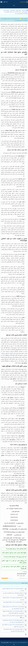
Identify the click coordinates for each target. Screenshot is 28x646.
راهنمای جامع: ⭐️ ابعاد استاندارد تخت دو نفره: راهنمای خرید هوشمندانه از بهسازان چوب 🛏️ (15, 12)
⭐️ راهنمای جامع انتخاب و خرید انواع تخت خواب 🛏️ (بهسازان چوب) (13, 594)
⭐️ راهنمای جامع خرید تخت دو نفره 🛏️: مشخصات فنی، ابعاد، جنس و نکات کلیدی (13, 625)
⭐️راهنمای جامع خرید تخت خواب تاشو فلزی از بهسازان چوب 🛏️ (13, 589)
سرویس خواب (6, 10)
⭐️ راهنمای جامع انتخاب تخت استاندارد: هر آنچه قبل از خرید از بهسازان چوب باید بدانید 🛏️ (13, 621)
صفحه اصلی (18, 10)
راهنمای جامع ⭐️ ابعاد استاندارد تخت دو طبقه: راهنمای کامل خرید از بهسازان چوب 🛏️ (13, 607)
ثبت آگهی (5, 2)
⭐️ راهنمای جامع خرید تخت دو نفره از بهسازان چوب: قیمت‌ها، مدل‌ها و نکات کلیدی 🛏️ (13, 630)
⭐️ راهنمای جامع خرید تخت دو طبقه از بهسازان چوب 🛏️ (13, 603)
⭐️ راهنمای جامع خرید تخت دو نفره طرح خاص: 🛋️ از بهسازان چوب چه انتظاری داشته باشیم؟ (13, 612)
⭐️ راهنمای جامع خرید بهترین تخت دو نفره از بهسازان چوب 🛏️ (13, 598)
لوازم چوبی (13, 10)
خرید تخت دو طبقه (10, 355)
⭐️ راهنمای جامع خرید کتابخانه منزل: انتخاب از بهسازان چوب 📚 (13, 616)
